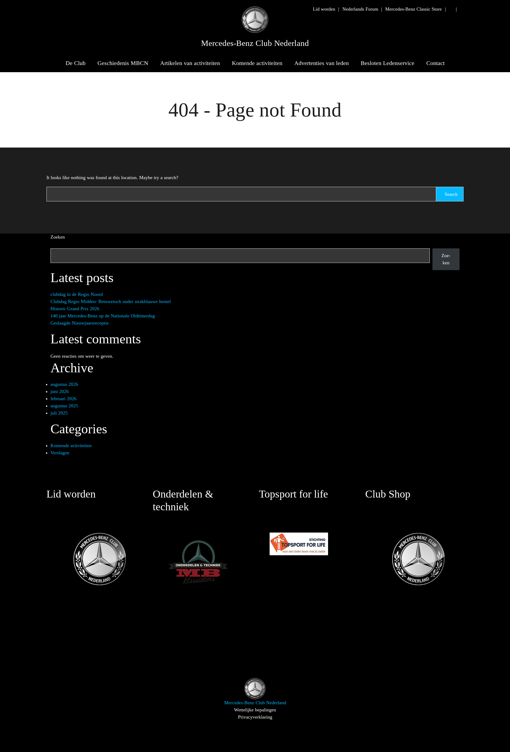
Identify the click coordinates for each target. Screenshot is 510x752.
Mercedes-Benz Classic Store (413, 9)
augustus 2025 (64, 405)
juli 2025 (59, 413)
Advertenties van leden (321, 63)
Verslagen (59, 452)
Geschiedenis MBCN (122, 63)
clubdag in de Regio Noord (76, 294)
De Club (76, 63)
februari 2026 (63, 398)
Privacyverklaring (255, 717)
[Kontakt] (462, 9)
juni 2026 (59, 391)
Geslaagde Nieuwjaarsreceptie (79, 323)
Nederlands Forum (360, 9)
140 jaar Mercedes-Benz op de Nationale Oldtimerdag (102, 315)
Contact (435, 63)
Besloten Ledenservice (387, 63)
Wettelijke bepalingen (255, 709)
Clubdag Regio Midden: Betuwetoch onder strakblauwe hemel (110, 301)
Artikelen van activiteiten (190, 63)
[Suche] (451, 9)
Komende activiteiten (257, 63)
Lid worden (324, 9)
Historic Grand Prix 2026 (74, 308)
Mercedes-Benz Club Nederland (255, 43)
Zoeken (57, 237)
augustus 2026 (64, 384)
